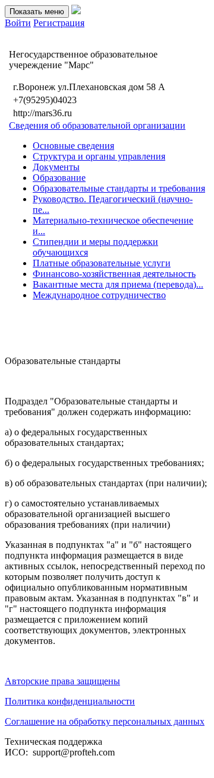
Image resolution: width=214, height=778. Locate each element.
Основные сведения (73, 146)
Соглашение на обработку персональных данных (104, 721)
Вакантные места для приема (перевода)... (118, 284)
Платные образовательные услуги (102, 263)
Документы (56, 167)
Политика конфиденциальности (70, 701)
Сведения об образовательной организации (97, 125)
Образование (59, 178)
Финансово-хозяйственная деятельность (114, 274)
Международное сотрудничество (99, 295)
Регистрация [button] (58, 23)
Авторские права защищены (62, 681)
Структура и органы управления (99, 156)
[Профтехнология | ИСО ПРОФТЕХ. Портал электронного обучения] (76, 11)
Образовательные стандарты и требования (119, 188)
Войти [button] (18, 23)
